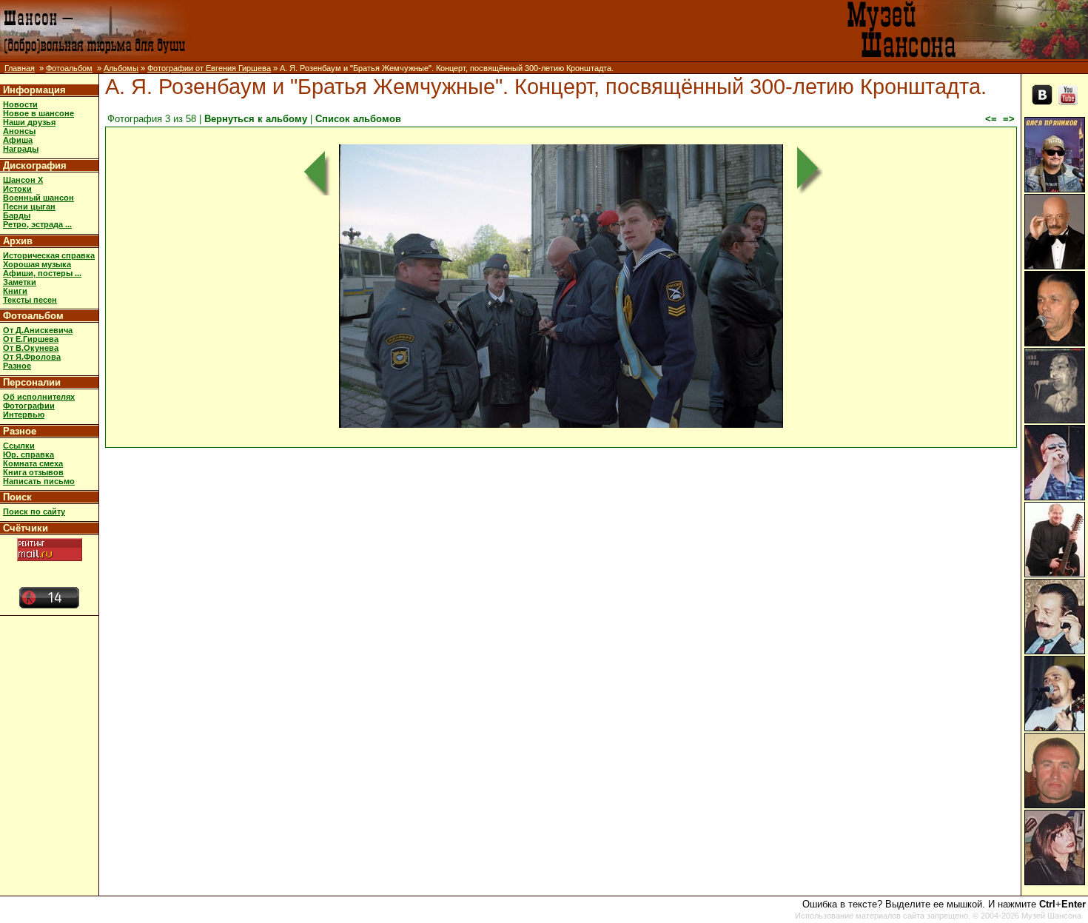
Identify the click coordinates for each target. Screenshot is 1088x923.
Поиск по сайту (34, 511)
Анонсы (19, 131)
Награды (20, 148)
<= (991, 118)
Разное (17, 365)
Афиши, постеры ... (42, 273)
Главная (19, 68)
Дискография (35, 165)
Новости (20, 104)
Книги (15, 290)
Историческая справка (49, 255)
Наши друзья (29, 122)
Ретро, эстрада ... (37, 224)
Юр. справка (28, 454)
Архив (18, 240)
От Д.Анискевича (38, 330)
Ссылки (19, 445)
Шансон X (23, 179)
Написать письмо (39, 481)
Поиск (17, 497)
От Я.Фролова (32, 356)
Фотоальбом (69, 68)
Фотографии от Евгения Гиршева (209, 68)
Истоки (17, 188)
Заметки (19, 282)
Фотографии (29, 405)
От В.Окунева (30, 347)
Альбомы (121, 68)
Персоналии (32, 382)
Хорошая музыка (37, 264)
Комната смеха (33, 463)
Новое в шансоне (38, 113)
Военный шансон (38, 197)
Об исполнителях (39, 396)
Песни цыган (29, 206)
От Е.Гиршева (30, 339)
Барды (16, 215)
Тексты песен (30, 299)
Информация (34, 89)
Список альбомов (358, 118)
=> (1009, 118)
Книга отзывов (33, 472)
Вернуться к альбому (255, 118)
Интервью (23, 414)
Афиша (18, 139)
